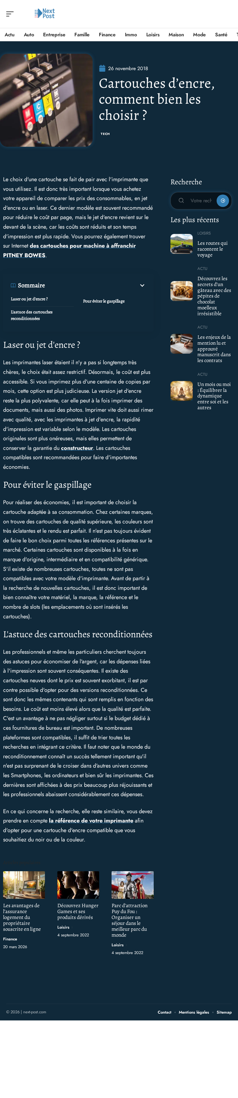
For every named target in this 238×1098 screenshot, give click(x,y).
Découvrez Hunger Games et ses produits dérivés (78, 911)
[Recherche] (227, 14)
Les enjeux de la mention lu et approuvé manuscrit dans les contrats (214, 349)
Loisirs (63, 927)
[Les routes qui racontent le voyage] (181, 244)
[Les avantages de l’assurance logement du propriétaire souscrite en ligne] (24, 885)
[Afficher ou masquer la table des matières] (95, 285)
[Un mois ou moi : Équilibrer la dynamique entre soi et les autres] (181, 391)
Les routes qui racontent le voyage (212, 249)
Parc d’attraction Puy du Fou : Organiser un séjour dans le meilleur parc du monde (130, 920)
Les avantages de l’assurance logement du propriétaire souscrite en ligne (22, 917)
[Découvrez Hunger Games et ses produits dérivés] (78, 885)
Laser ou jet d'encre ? (29, 299)
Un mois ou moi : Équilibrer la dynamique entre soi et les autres (214, 396)
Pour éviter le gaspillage (104, 301)
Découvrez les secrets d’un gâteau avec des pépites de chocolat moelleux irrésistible (214, 296)
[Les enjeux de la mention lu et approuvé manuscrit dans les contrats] (181, 344)
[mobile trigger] (11, 14)
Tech (105, 134)
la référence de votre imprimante (91, 821)
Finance (10, 939)
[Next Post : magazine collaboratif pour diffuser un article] (45, 14)
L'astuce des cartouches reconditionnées (32, 315)
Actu (202, 268)
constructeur (77, 448)
